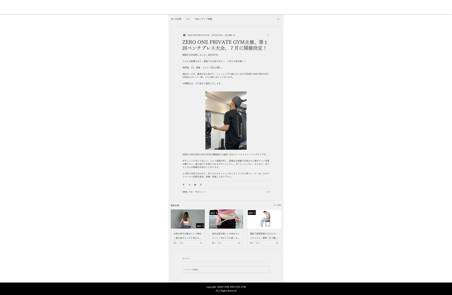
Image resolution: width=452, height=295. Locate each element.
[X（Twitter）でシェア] (189, 185)
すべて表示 (277, 205)
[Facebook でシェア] (183, 185)
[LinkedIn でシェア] (195, 185)
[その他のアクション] (268, 35)
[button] (278, 19)
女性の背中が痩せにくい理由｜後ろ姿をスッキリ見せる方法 (187, 236)
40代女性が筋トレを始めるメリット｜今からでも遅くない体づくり (226, 236)
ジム (188, 19)
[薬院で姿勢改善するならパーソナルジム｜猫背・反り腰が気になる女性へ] (264, 219)
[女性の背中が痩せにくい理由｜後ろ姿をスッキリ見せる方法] (188, 219)
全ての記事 (176, 19)
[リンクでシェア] (201, 185)
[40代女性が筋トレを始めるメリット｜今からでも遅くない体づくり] (226, 219)
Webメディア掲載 (203, 19)
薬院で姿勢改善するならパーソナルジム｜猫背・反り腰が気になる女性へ (264, 236)
